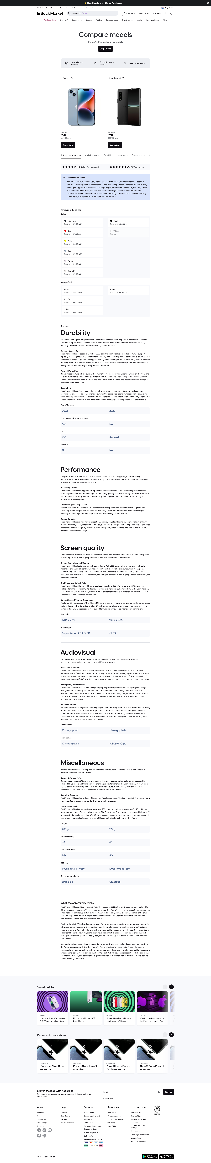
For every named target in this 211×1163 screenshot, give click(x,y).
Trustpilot (40, 1126)
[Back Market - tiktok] (44, 1130)
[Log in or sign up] (165, 13)
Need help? (144, 13)
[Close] (208, 3)
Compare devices (114, 1116)
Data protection (137, 1131)
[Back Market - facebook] (39, 1135)
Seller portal (88, 1136)
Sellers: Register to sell (92, 1132)
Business (157, 13)
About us (40, 1112)
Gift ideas (111, 1123)
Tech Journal (112, 1112)
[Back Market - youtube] (50, 1130)
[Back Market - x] (44, 1135)
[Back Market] (50, 13)
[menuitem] (77, 20)
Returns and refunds (68, 1123)
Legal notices (136, 1138)
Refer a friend (89, 1112)
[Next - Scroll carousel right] (171, 986)
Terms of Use (136, 1112)
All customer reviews (115, 1119)
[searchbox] (94, 13)
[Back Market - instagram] (39, 1130)
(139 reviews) (137, 167)
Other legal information (140, 1134)
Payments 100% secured (93, 1139)
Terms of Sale (136, 1116)
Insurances (88, 1119)
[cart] (171, 13)
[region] (105, 1009)
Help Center (65, 1116)
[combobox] (82, 78)
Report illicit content (138, 1141)
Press (39, 1116)
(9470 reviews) (91, 167)
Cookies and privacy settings (138, 1126)
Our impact (41, 1119)
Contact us (65, 1112)
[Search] (69, 13)
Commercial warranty (92, 1116)
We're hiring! (42, 1123)
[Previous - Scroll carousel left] (165, 986)
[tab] (71, 155)
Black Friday (111, 1126)
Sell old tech (88, 1123)
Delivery (64, 1119)
